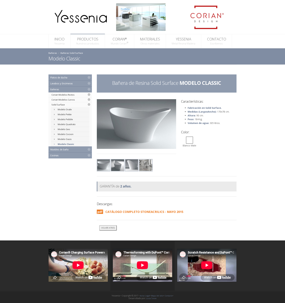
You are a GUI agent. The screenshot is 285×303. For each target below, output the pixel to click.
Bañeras (52, 52)
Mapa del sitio (157, 295)
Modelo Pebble (65, 119)
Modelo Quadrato (66, 124)
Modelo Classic (65, 144)
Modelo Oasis (64, 139)
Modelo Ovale (64, 109)
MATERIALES (150, 40)
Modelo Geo (63, 129)
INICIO (59, 40)
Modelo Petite (64, 114)
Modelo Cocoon (65, 134)
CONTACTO (216, 40)
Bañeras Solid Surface (72, 52)
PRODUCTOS (87, 40)
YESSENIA (183, 40)
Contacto (169, 295)
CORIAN (119, 40)
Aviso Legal (145, 295)
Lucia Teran (151, 298)
